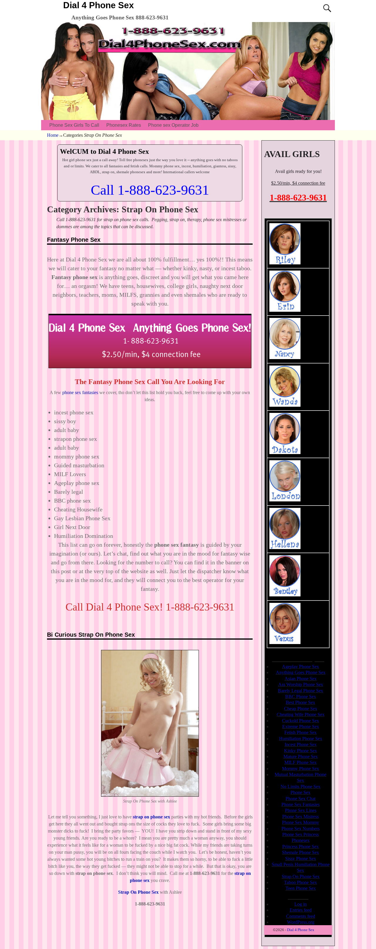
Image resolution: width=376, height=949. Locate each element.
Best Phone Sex (300, 702)
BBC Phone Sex (300, 696)
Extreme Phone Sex (300, 726)
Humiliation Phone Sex (300, 738)
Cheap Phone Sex (300, 708)
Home (52, 135)
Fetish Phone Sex (300, 732)
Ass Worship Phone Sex (300, 684)
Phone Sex (300, 792)
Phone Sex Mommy (300, 822)
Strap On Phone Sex (301, 876)
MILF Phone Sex (300, 762)
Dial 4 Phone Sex (98, 5)
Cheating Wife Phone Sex (301, 714)
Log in (300, 904)
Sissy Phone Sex (300, 858)
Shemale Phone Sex (300, 852)
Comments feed (300, 916)
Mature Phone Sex (300, 756)
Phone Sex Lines (300, 810)
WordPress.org (300, 922)
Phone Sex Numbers (300, 828)
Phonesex (301, 840)
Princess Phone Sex (300, 846)
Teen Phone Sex (301, 888)
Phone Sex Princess (300, 834)
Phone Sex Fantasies (300, 804)
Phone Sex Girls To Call (74, 125)
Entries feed (301, 910)
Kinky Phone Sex (300, 750)
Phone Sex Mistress (300, 816)
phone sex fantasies (80, 392)
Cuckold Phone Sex (300, 720)
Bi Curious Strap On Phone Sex (91, 634)
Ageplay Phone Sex (300, 666)
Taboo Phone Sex (300, 882)
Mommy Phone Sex (300, 768)
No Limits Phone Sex (300, 786)
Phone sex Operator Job (173, 125)
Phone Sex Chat (300, 798)
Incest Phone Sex (301, 744)
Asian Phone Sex (301, 678)
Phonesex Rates (123, 125)
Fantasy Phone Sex (73, 239)
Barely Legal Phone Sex (300, 690)
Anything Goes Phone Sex (300, 672)
